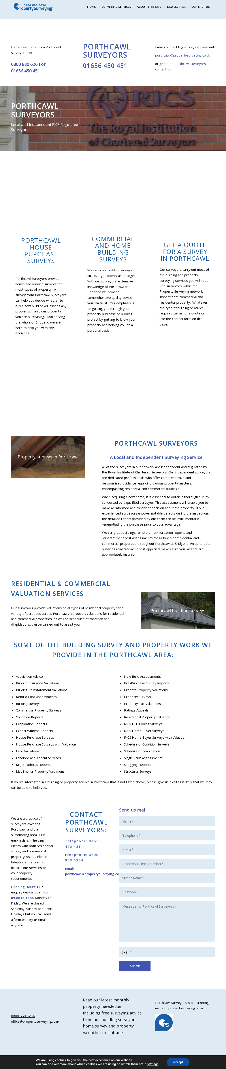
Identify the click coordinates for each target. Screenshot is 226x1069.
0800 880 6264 (25, 64)
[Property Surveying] (33, 6)
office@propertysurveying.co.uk (35, 1021)
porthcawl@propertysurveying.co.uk (182, 55)
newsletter (111, 1006)
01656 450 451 (25, 71)
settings (152, 1064)
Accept (178, 1062)
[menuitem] (91, 6)
